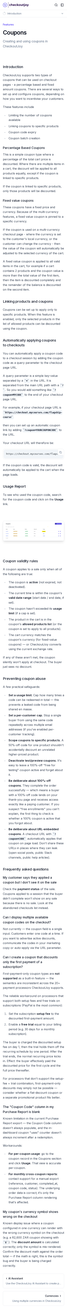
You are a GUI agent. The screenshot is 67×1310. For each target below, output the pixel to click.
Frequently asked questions (26, 869)
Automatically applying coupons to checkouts (29, 342)
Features (8, 24)
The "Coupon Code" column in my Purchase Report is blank (28, 1109)
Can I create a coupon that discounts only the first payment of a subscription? (30, 962)
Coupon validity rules (20, 561)
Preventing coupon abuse (24, 678)
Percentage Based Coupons (24, 148)
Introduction (13, 67)
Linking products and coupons (28, 301)
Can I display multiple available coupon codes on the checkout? (27, 920)
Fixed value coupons (18, 200)
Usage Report (14, 486)
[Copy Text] (60, 452)
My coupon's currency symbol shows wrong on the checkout (30, 1214)
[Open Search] (56, 5)
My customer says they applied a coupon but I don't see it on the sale (30, 880)
